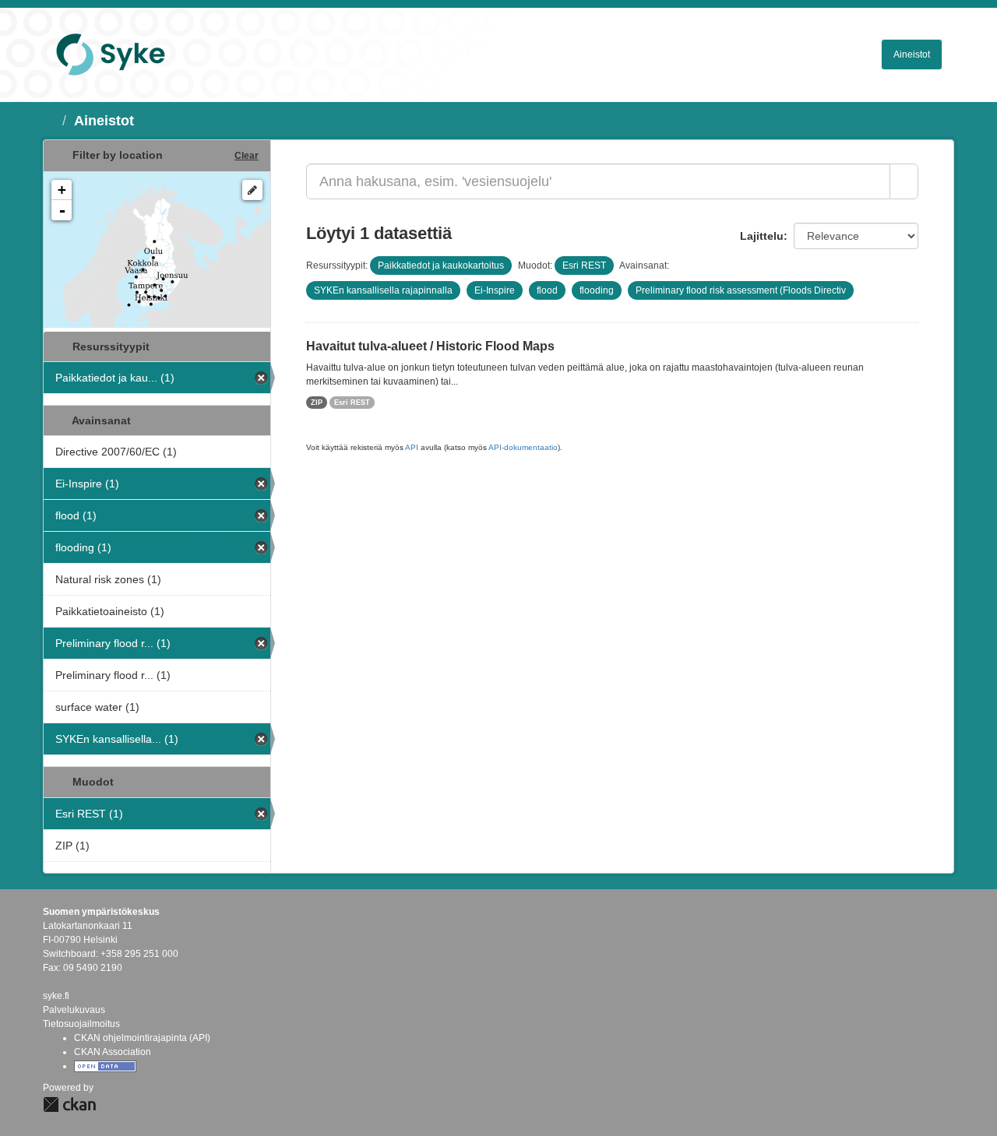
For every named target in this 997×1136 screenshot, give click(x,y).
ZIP (316, 402)
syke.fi (56, 995)
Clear (246, 155)
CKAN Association (112, 1051)
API (411, 447)
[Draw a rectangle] (252, 190)
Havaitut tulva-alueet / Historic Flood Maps (430, 346)
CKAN (69, 1104)
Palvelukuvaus (74, 1009)
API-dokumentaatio (523, 447)
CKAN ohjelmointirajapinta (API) (142, 1037)
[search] (904, 181)
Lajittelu (762, 236)
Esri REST (352, 402)
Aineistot (911, 54)
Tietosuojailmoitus (81, 1023)
